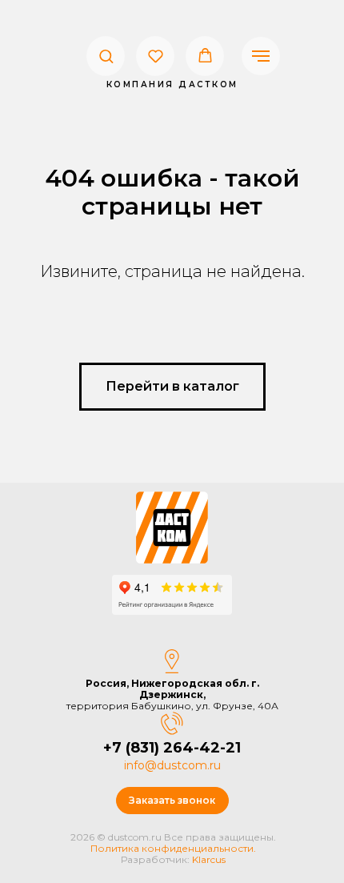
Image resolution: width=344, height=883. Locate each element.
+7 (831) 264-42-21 (172, 748)
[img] (172, 528)
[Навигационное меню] (261, 56)
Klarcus (209, 859)
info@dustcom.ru (172, 765)
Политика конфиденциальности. (173, 848)
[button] (106, 55)
